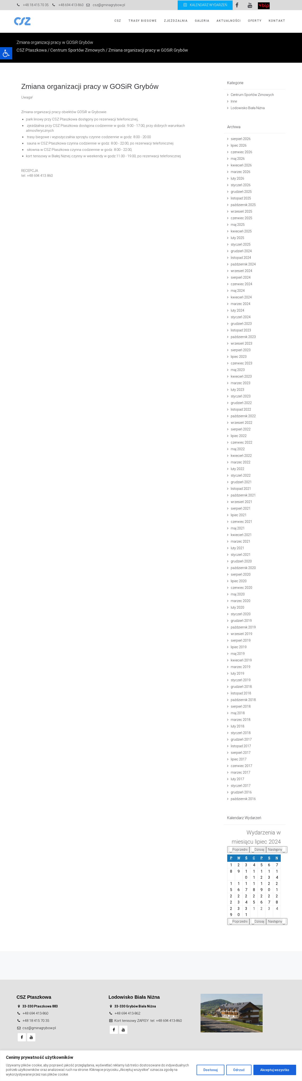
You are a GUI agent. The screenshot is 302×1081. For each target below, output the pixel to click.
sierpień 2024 (241, 277)
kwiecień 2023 (241, 376)
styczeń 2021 (241, 555)
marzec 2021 (240, 541)
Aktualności (229, 20)
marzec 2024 (240, 304)
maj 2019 (238, 654)
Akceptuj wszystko (274, 1070)
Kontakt (277, 20)
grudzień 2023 (241, 324)
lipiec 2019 (239, 647)
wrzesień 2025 (241, 211)
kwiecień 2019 (241, 660)
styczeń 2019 (241, 680)
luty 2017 (237, 779)
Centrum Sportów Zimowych (77, 50)
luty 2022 (237, 469)
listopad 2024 (241, 258)
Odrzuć (239, 1070)
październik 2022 (243, 416)
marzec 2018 (240, 720)
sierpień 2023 (241, 350)
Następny (275, 849)
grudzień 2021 (241, 482)
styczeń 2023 (241, 396)
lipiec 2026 (239, 145)
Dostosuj (210, 1070)
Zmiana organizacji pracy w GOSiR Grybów (90, 86)
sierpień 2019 (241, 640)
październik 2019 (243, 627)
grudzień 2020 (241, 561)
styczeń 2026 (241, 185)
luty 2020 (237, 607)
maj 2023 (238, 370)
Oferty (255, 20)
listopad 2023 (241, 330)
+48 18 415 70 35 (35, 1021)
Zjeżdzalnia (176, 20)
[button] (6, 53)
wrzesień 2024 (241, 271)
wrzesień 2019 (241, 634)
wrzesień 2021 (241, 502)
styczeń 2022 (241, 475)
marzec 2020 (240, 601)
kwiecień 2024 (241, 297)
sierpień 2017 (241, 753)
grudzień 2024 (241, 251)
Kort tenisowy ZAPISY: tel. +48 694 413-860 (148, 1021)
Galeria (202, 20)
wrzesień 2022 (241, 423)
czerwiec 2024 (241, 284)
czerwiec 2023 (241, 363)
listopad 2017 (241, 746)
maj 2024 (238, 291)
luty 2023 (237, 390)
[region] (151, 1065)
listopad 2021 (241, 489)
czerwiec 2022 (241, 442)
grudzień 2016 (241, 792)
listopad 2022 (241, 409)
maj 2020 (238, 594)
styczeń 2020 (241, 614)
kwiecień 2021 (241, 535)
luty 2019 (237, 673)
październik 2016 (243, 799)
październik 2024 (243, 264)
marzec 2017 (240, 772)
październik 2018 (243, 700)
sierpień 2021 (241, 508)
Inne (234, 101)
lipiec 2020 (239, 581)
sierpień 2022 (241, 429)
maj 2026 (238, 159)
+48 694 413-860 (35, 1013)
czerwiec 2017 (241, 766)
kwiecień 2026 (241, 165)
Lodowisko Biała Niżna (248, 108)
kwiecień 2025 (241, 231)
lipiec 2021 (239, 515)
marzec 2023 (240, 383)
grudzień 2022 (241, 403)
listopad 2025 (241, 198)
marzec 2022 (240, 462)
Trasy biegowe (142, 20)
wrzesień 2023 (241, 343)
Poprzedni (239, 849)
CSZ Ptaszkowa (32, 50)
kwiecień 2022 (241, 456)
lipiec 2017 (239, 759)
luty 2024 (237, 310)
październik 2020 (243, 568)
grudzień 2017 (241, 739)
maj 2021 (238, 528)
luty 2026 (237, 178)
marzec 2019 (240, 667)
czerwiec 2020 (241, 588)
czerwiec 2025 (241, 218)
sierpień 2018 (241, 706)
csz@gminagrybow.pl (39, 1028)
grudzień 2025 (241, 192)
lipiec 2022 (239, 436)
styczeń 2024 (241, 317)
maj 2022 (238, 449)
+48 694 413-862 (127, 1013)
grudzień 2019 (241, 621)
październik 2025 (243, 205)
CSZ (117, 20)
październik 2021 (243, 495)
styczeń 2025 (241, 244)
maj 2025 (238, 225)
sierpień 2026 (241, 139)
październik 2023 (243, 337)
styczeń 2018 (241, 733)
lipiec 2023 (239, 357)
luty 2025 (237, 238)
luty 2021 (237, 548)
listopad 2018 (241, 693)
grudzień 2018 (241, 687)
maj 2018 (238, 713)
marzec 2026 (240, 172)
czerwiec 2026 (241, 152)
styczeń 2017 (241, 786)
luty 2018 (237, 726)
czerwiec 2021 (241, 522)
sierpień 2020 (241, 574)
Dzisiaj (259, 849)
